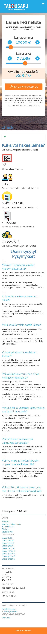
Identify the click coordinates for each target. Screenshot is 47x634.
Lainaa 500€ (7, 538)
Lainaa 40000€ (8, 556)
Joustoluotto (7, 532)
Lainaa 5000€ (8, 546)
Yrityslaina (6, 618)
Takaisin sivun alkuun (23, 631)
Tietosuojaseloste (9, 612)
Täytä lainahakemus (23, 86)
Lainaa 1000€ (7, 541)
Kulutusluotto (7, 527)
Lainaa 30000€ (8, 554)
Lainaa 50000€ (8, 559)
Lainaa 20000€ (8, 551)
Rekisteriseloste (8, 609)
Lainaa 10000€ (8, 548)
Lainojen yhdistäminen (11, 524)
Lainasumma (23, 37)
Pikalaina (5, 529)
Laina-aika (23, 53)
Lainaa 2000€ (8, 543)
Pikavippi (5, 521)
